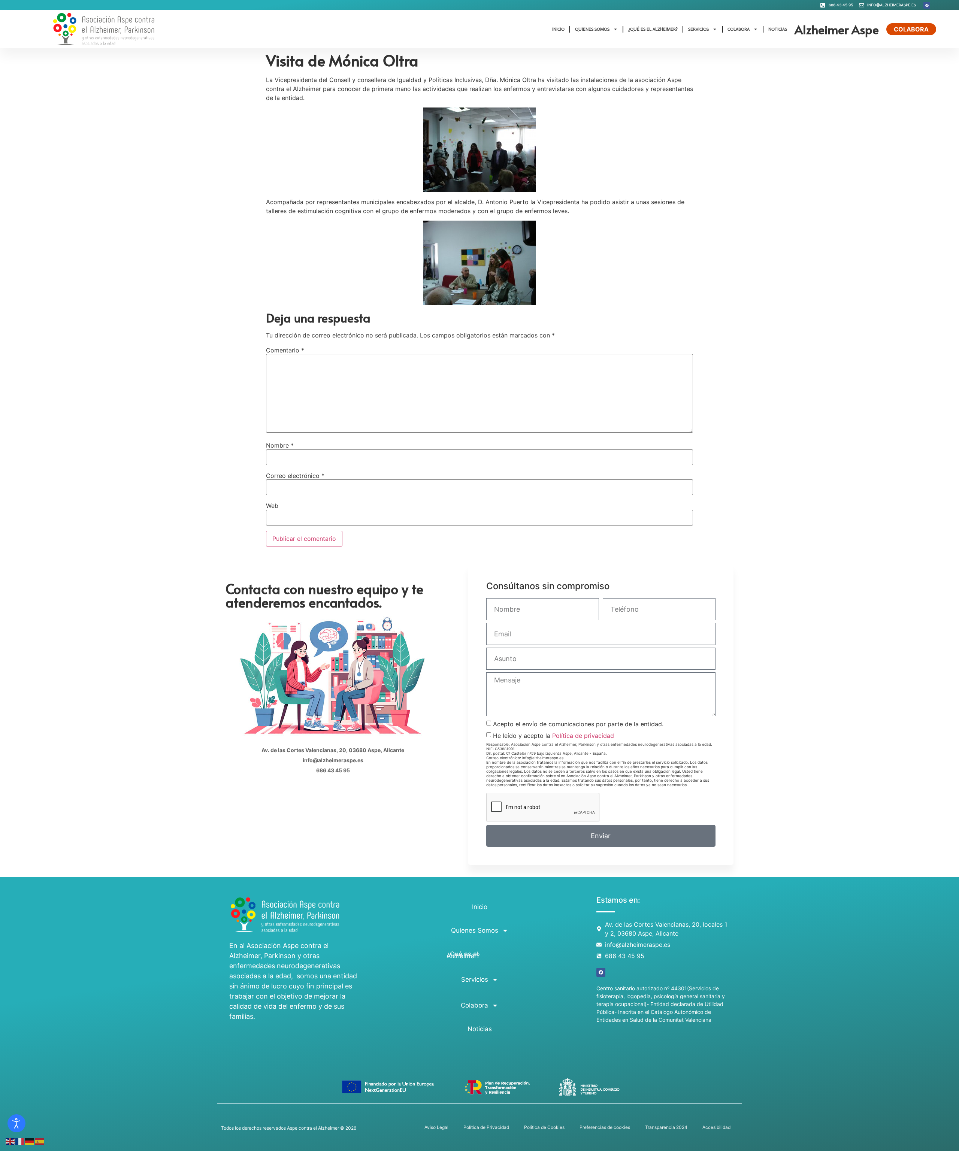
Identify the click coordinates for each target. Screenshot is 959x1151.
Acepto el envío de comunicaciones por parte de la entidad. (578, 724)
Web (272, 506)
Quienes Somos (592, 29)
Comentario (285, 350)
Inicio (558, 29)
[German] (30, 1141)
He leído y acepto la (553, 735)
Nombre (280, 445)
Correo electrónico (295, 476)
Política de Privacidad (486, 1127)
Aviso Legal (436, 1127)
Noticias (777, 29)
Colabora (738, 29)
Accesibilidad (716, 1127)
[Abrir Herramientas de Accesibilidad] (16, 1123)
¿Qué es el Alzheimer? (653, 29)
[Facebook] (926, 5)
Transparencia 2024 (666, 1127)
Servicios (698, 29)
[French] (20, 1141)
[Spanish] (40, 1141)
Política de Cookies (544, 1127)
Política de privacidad (583, 735)
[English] (10, 1141)
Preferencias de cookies (605, 1127)
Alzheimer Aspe (837, 29)
